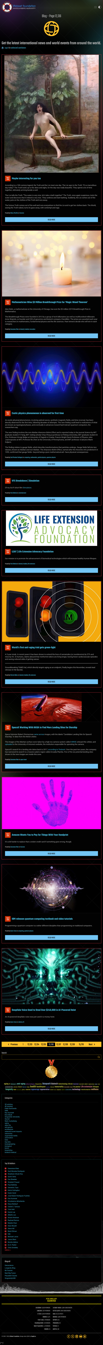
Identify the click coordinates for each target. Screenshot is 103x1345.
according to (56, 749)
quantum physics (51, 457)
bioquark (46, 1083)
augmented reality (11, 1136)
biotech (54, 1083)
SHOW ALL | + (8, 1250)
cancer (86, 1084)
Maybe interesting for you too (26, 179)
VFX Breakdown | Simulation (25, 481)
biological (8, 1146)
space (63, 1089)
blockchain (76, 1084)
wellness (94, 1089)
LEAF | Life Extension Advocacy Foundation (33, 552)
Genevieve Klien (14, 329)
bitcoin (70, 1084)
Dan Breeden (12, 1179)
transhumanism (86, 1090)
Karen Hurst (12, 1193)
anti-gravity (9, 1127)
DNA (6, 1111)
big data (8, 1142)
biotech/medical (24, 329)
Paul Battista (13, 493)
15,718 (81, 1044)
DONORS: (45, 1317)
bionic (7, 1148)
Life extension (86, 1086)
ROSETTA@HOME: (38, 1326)
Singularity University (12, 1117)
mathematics (33, 457)
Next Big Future (10, 1273)
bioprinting (8, 1150)
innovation (32, 329)
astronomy (8, 1134)
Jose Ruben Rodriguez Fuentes (19, 1196)
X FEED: (39, 1314)
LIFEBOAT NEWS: (57, 1308)
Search (98, 1057)
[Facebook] (68, 1336)
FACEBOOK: (38, 1308)
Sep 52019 (7, 178)
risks (55, 1089)
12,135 (43, 1044)
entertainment (22, 493)
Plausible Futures (11, 1276)
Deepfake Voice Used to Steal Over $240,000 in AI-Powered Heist (44, 1010)
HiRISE (73, 742)
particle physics (42, 457)
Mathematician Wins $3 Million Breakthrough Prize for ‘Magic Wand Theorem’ (50, 302)
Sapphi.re (33, 1336)
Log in (6, 48)
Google (28, 1087)
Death (99, 1084)
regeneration (44, 1089)
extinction (15, 1087)
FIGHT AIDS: (41, 1320)
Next (90, 1044)
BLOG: (54, 1314)
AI (9, 1084)
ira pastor (76, 1087)
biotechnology (63, 1084)
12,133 (29, 1044)
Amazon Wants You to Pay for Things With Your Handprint (40, 835)
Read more (51, 220)
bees (6, 1140)
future (20, 1087)
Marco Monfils (14, 213)
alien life (8, 1125)
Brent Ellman (12, 1231)
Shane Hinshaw (13, 1218)
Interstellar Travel (68, 1087)
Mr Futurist (8, 1270)
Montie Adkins (14, 675)
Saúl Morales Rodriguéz (16, 457)
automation (9, 1138)
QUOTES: (55, 1329)
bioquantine (38, 1084)
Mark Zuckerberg (11, 1121)
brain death (81, 1084)
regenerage (35, 1089)
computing (27, 457)
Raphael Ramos (13, 1220)
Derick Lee (11, 1212)
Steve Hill (11, 1228)
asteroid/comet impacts (13, 1131)
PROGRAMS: (56, 1323)
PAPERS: (55, 1326)
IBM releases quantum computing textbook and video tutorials (42, 919)
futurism (22, 213)
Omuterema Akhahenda (16, 1201)
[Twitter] (72, 1336)
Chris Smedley (13, 1248)
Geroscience (9, 1265)
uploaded (8, 744)
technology (76, 1089)
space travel (23, 759)
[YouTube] (80, 1336)
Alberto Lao (12, 1215)
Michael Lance (13, 1237)
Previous (14, 1044)
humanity (48, 1087)
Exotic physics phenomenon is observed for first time (38, 413)
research (52, 1089)
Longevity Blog (10, 1268)
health (33, 1086)
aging (6, 1084)
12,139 (72, 1044)
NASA (14, 1090)
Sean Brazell (12, 1226)
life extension (31, 564)
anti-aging (21, 1084)
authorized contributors (18, 48)
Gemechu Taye (13, 1188)
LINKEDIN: (39, 1311)
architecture (9, 1129)
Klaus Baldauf (13, 1204)
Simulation (27, 488)
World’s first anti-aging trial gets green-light (34, 648)
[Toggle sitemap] (95, 7)
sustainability (68, 1090)
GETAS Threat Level (51, 1300)
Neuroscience (19, 1089)
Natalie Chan (12, 1223)
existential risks (9, 1087)
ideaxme (52, 1087)
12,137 (58, 1044)
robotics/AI (21, 1022)
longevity (9, 1089)
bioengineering (10, 1144)
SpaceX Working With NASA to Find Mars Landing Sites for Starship (44, 728)
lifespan (96, 1087)
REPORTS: (55, 1320)
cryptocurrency (91, 1084)
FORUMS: (46, 1329)
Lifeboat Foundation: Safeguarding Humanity (46, 7)
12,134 (36, 1044)
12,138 (65, 1044)
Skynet (7, 1119)
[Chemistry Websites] (51, 1069)
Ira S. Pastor (12, 1245)
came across (39, 734)
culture (96, 1084)
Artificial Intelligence (30, 1084)
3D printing (9, 1104)
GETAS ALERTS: (57, 1311)
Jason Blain (12, 1239)
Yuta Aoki (11, 1209)
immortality (59, 1087)
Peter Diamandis (10, 1108)
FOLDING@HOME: (39, 1323)
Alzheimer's (13, 1084)
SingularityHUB (10, 1278)
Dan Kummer (12, 1198)
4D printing (9, 1106)
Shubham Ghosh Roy (15, 1174)
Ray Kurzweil (9, 1113)
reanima (28, 1090)
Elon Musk (8, 1115)
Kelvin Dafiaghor (14, 1190)
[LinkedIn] (76, 1336)
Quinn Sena (13, 931)
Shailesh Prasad (13, 1182)
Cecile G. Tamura (14, 1207)
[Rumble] (84, 1336)
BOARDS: (55, 1317)
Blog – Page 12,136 (51, 16)
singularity (58, 1089)
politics (23, 1089)
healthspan (41, 1087)
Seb (9, 1234)
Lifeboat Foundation (14, 1336)
